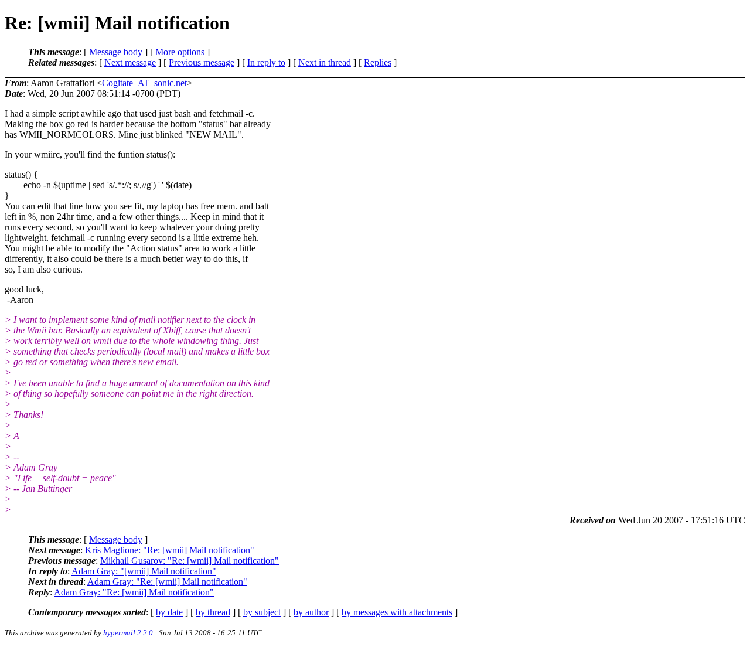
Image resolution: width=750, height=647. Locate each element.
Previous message (201, 62)
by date (169, 612)
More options (179, 52)
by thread (213, 612)
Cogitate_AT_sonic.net (144, 83)
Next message (130, 62)
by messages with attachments (397, 612)
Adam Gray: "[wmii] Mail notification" (143, 571)
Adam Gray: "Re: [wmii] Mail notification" (167, 582)
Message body (115, 52)
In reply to (266, 62)
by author (311, 612)
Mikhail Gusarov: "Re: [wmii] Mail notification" (189, 561)
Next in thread (324, 62)
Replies (377, 62)
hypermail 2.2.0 (128, 632)
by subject (262, 612)
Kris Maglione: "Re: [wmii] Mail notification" (169, 550)
